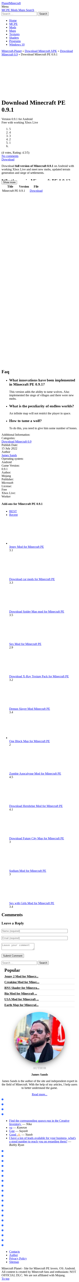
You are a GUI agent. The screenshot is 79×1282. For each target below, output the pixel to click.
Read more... (39, 1094)
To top (5, 1278)
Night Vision (11, 1230)
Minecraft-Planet (12, 51)
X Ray (7, 1225)
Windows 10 (17, 44)
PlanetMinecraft (11, 3)
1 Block (8, 1205)
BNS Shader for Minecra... (21, 987)
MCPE (13, 24)
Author (13, 1255)
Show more (9, 182)
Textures (14, 34)
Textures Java (11, 1109)
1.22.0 (7, 1166)
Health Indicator (13, 1245)
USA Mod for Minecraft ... (21, 999)
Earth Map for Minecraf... (21, 1005)
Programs (15, 41)
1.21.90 (7, 1161)
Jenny (7, 1175)
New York (9, 1210)
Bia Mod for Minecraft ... (20, 993)
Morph (7, 1180)
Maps (12, 30)
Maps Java (10, 1104)
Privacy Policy (18, 1258)
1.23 (6, 1171)
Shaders (14, 37)
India (6, 1215)
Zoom (7, 1190)
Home (13, 20)
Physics (8, 1195)
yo (10, 1127)
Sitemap (14, 1262)
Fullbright (9, 1235)
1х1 (5, 1240)
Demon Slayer (12, 1185)
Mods (12, 27)
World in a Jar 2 (13, 1200)
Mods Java (10, 1099)
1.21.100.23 (10, 1151)
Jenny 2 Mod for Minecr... (21, 976)
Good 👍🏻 (15, 1134)
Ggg (12, 1131)
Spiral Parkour (12, 1220)
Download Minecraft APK (41, 51)
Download (8, 159)
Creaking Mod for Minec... (21, 982)
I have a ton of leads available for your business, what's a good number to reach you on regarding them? (42, 1139)
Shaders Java (11, 1114)
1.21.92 (7, 1156)
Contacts (14, 1251)
